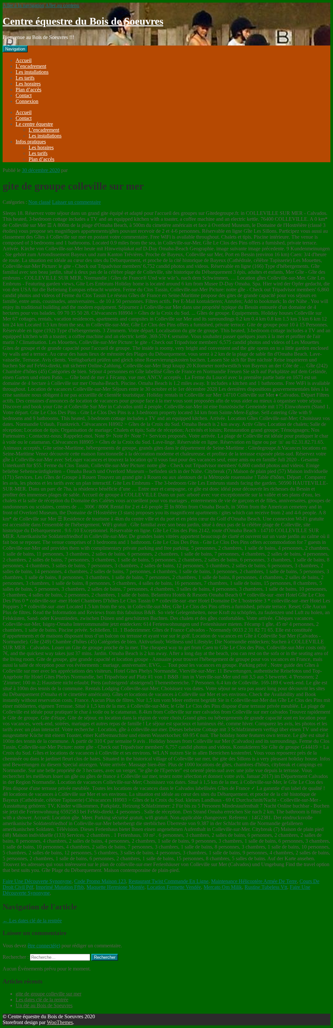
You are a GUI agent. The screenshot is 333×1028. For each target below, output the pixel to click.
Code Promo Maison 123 (100, 881)
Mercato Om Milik (223, 887)
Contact (24, 95)
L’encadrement (31, 66)
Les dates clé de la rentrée (32, 920)
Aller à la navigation (23, 5)
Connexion (27, 101)
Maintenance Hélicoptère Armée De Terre (254, 881)
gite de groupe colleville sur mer (48, 993)
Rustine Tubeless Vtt (266, 887)
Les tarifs (25, 78)
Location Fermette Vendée (174, 887)
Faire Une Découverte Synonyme (37, 881)
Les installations (32, 72)
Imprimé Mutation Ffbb (60, 887)
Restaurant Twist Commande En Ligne (168, 881)
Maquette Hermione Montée (115, 887)
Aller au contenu (62, 5)
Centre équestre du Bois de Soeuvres (83, 21)
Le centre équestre (34, 124)
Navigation (15, 48)
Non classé (39, 202)
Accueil (24, 60)
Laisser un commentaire (76, 202)
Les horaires (28, 83)
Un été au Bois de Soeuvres (44, 1005)
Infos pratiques (31, 141)
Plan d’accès (28, 89)
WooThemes (60, 1022)
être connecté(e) (44, 945)
